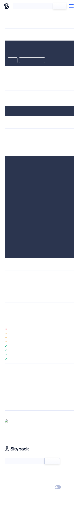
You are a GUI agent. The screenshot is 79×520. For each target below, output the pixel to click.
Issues (8, 400)
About (8, 476)
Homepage (11, 395)
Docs (8, 471)
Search (60, 6)
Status (44, 471)
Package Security (15, 390)
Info (72, 329)
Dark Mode (46, 487)
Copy (12, 60)
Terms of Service (50, 482)
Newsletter (11, 455)
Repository (11, 405)
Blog (42, 476)
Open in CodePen (32, 60)
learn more (32, 323)
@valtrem (15, 421)
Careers (9, 482)
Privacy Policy (13, 487)
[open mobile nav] (71, 6)
